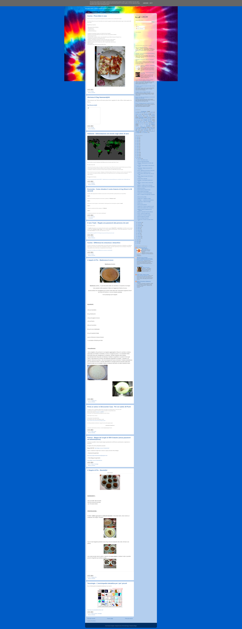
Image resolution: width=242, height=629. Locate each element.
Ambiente (143, 111)
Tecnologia (96, 464)
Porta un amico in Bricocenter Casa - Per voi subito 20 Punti (109, 407)
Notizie (92, 236)
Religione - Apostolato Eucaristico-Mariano (145, 211)
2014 (138, 155)
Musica (147, 122)
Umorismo (144, 131)
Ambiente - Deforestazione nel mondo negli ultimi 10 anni (108, 133)
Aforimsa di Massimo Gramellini (143, 216)
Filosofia (141, 117)
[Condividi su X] (90, 89)
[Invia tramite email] (88, 89)
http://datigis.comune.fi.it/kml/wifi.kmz (94, 460)
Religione (143, 127)
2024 (138, 140)
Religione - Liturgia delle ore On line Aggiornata (145, 186)
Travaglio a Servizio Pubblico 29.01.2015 (142, 92)
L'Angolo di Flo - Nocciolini (97, 470)
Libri (136, 121)
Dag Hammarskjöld (92, 105)
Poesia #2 (108, 12)
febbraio (139, 236)
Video (142, 132)
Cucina (92, 91)
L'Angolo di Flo (93, 400)
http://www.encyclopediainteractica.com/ (95, 609)
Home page (110, 618)
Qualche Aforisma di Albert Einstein (143, 189)
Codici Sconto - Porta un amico (143, 274)
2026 (138, 137)
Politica (153, 124)
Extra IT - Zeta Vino (145, 248)
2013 (138, 157)
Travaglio (137, 131)
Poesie (147, 124)
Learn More (145, 3)
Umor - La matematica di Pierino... (141, 47)
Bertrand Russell (115, 12)
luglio (139, 228)
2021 (138, 144)
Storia (139, 130)
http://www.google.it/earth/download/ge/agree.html (97, 455)
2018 (138, 149)
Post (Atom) (93, 620)
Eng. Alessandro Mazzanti (142, 247)
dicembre (139, 158)
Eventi (153, 115)
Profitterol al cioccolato (146, 267)
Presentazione (95, 12)
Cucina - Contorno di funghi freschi (143, 213)
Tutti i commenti (140, 28)
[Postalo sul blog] (89, 89)
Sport (147, 128)
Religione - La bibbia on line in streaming (144, 185)
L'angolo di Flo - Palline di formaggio (144, 201)
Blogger (135, 625)
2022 (138, 143)
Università (150, 131)
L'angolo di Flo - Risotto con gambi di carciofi (145, 206)
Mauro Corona (142, 121)
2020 (138, 146)
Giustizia (137, 118)
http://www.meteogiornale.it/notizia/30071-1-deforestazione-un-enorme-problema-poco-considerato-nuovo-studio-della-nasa (108, 179)
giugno (139, 230)
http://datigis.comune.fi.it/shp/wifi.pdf (102, 448)
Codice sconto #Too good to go (142, 275)
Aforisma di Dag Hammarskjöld (98, 97)
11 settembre (137, 111)
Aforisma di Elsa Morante (142, 204)
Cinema (151, 112)
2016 (138, 152)
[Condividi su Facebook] (91, 89)
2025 (138, 138)
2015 (138, 154)
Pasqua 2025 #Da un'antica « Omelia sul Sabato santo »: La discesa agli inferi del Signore (144, 80)
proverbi (92, 127)
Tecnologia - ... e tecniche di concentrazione (145, 200)
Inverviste (153, 118)
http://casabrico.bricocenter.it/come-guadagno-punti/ (96, 420)
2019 (138, 147)
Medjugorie (150, 121)
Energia (146, 115)
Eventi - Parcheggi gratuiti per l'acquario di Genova (144, 103)
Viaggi (138, 132)
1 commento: (90, 218)
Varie (154, 131)
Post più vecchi (129, 618)
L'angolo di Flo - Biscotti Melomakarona (144, 192)
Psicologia (137, 127)
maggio (139, 231)
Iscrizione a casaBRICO (100, 411)
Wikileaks (146, 132)
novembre (140, 222)
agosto (139, 227)
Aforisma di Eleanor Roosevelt (143, 218)
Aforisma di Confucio (141, 188)
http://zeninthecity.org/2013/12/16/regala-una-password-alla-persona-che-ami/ (100, 232)
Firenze (92, 464)
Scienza (95, 613)
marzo (139, 234)
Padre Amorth (141, 124)
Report (151, 127)
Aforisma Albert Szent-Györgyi (143, 191)
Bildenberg (147, 112)
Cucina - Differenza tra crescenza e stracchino (103, 243)
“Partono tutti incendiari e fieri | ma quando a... (145, 207)
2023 (138, 141)
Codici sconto (93, 431)
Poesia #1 (102, 12)
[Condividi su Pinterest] (92, 89)
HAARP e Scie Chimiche (145, 118)
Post (138, 26)
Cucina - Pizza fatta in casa (97, 16)
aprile (139, 233)
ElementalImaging (125, 625)
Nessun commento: (91, 92)
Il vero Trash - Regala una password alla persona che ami (108, 223)
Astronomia (141, 112)
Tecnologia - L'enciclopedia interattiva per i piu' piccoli (107, 583)
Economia (93, 216)
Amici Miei (152, 111)
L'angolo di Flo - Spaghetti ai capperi (144, 198)
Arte (136, 112)
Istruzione (138, 120)
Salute (136, 128)
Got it (151, 3)
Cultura (92, 613)
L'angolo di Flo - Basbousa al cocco (100, 260)
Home (88, 12)
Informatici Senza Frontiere (142, 257)
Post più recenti (91, 618)
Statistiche (152, 128)
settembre (140, 225)
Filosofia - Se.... (140, 203)
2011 (138, 241)
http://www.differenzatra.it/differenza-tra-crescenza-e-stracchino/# (100, 250)
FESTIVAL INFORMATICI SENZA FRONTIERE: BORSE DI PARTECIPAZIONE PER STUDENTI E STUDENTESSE (145, 259)
